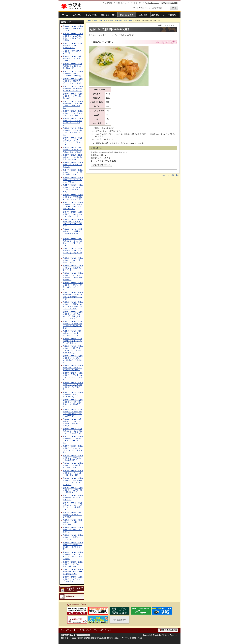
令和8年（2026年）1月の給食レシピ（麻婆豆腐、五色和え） (73, 530)
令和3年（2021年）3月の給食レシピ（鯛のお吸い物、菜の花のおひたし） (73, 88)
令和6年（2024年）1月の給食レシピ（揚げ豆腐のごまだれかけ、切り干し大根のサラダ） (73, 349)
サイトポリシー (67, 630)
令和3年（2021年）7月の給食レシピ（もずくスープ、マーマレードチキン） (73, 122)
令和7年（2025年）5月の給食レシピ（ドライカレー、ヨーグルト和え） (73, 473)
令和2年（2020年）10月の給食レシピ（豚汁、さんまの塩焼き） (72, 45)
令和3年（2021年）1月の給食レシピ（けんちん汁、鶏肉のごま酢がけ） (73, 73)
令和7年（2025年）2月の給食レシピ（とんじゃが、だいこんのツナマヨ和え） (73, 449)
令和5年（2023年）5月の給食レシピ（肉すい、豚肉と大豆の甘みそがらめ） (73, 286)
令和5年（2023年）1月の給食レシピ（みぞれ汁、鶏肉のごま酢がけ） (73, 260)
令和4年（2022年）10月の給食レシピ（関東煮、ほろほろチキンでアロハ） (72, 232)
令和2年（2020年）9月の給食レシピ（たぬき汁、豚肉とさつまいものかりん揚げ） (73, 37)
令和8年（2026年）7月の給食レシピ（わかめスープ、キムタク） (73, 579)
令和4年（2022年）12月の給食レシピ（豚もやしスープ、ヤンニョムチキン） (72, 251)
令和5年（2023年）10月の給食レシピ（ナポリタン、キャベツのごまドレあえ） (72, 324)
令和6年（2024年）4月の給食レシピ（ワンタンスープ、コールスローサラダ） (73, 376)
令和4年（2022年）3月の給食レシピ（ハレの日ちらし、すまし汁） (73, 180)
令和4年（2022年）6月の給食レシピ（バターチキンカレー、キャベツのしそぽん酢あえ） (73, 205)
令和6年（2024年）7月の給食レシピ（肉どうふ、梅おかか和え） (73, 394)
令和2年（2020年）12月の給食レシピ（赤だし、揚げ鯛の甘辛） (72, 66)
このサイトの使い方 (83, 630)
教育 (111, 20)
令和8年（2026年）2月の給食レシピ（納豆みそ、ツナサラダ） (73, 537)
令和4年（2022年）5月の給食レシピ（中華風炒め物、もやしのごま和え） (73, 197)
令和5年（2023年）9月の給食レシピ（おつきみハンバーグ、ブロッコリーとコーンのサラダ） (73, 315)
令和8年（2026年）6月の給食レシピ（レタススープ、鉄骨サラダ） (73, 571)
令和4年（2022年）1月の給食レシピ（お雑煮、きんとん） (73, 165)
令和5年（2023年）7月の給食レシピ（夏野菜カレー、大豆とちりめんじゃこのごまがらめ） (73, 305)
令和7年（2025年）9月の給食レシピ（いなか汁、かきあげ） (73, 497)
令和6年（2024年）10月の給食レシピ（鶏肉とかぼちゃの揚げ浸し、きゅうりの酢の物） (72, 412)
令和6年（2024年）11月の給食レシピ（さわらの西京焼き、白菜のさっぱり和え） (72, 422)
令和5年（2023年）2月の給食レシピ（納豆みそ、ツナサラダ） (73, 268)
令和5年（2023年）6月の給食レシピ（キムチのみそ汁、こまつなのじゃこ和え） (73, 295)
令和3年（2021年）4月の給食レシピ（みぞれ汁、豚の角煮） (73, 96)
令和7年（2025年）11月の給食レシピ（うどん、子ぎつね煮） (72, 515)
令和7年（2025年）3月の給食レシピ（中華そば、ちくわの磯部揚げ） (73, 458)
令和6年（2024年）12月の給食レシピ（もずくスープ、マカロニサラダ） (72, 431)
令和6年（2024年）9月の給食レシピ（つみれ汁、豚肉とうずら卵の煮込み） (73, 403)
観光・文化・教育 (100, 20)
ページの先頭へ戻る (171, 175)
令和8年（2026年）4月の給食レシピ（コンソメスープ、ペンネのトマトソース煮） (73, 555)
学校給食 (118, 20)
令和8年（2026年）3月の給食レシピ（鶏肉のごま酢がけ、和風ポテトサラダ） (73, 546)
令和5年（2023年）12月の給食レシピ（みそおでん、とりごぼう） (72, 341)
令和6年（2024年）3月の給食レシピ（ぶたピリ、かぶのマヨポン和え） (73, 368)
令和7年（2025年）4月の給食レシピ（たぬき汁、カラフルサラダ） (73, 465)
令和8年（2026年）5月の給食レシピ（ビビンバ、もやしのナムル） (73, 564)
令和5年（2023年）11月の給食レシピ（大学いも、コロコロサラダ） (72, 333)
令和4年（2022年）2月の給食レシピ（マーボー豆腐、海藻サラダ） (73, 172)
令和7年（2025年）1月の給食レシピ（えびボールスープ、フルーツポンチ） (73, 439)
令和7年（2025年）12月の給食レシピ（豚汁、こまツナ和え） (72, 522)
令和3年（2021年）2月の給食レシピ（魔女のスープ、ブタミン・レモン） (73, 81)
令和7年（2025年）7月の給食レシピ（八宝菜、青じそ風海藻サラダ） (73, 490)
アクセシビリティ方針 (103, 630)
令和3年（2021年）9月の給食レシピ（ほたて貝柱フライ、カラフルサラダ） (73, 131)
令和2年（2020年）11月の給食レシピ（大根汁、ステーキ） (72, 58)
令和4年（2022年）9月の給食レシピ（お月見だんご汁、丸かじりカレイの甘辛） (73, 222)
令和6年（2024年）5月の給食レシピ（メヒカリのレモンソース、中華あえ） (73, 386)
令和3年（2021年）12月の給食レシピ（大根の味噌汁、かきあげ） (72, 157)
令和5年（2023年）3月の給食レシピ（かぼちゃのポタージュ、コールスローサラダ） (73, 276)
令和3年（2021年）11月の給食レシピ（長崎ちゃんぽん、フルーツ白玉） (72, 150)
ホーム (88, 20)
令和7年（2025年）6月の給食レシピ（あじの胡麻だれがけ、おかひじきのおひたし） (73, 481)
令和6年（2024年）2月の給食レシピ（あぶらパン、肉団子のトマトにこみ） (73, 359)
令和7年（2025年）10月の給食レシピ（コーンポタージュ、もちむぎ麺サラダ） (72, 506)
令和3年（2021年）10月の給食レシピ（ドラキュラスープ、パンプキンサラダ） (72, 141)
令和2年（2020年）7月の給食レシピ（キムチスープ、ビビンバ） (73, 28)
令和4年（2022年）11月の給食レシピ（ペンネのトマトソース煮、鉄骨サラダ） (72, 242)
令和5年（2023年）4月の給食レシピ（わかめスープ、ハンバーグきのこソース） (73, 188)
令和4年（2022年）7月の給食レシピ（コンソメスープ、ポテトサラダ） (73, 214)
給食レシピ (66, 22)
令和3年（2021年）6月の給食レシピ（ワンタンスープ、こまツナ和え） (73, 113)
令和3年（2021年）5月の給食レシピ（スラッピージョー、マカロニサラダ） (73, 104)
